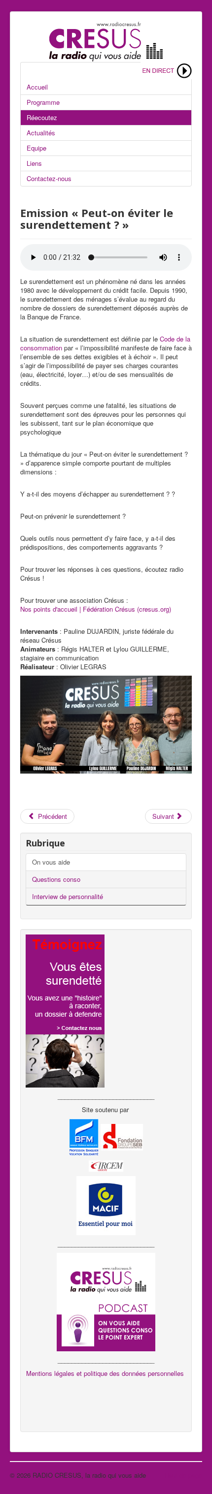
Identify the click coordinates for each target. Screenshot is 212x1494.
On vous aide (51, 862)
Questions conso (56, 879)
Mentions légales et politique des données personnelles (105, 1373)
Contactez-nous (49, 178)
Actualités (41, 132)
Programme (43, 102)
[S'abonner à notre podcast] (106, 1301)
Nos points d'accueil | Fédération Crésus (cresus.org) (95, 609)
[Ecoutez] (166, 69)
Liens (34, 163)
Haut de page (183, 1475)
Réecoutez (42, 117)
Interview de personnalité (67, 896)
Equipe (36, 148)
